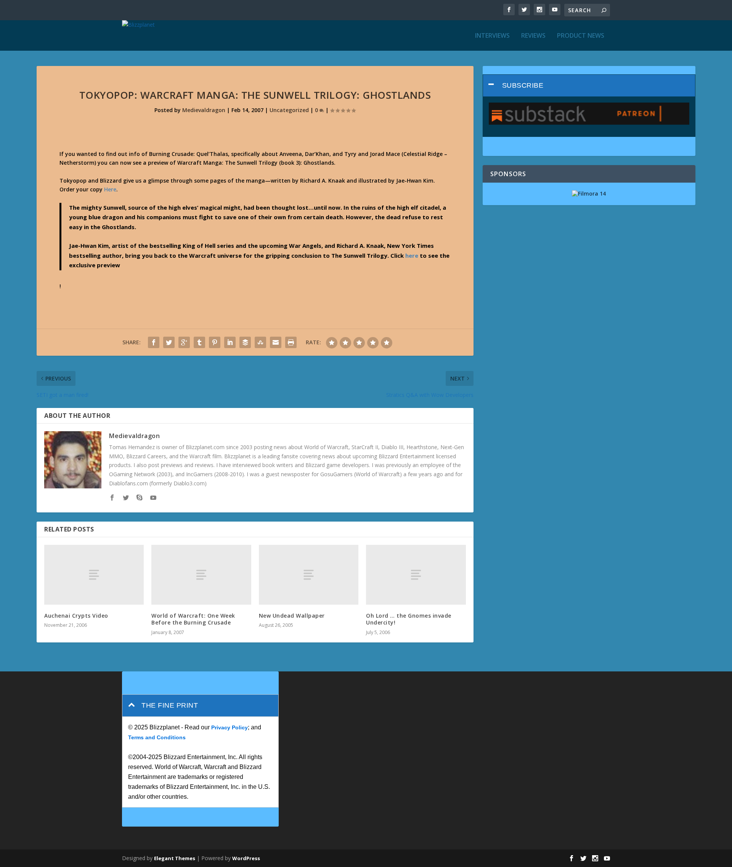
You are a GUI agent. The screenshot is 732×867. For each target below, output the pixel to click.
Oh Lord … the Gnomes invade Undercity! (408, 619)
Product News (580, 36)
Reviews (533, 36)
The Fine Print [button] (169, 705)
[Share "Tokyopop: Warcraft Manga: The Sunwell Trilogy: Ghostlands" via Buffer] (245, 342)
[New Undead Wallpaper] (308, 575)
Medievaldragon (203, 110)
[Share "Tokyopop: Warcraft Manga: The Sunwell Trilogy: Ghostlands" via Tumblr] (199, 342)
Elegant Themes (174, 858)
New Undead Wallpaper (292, 615)
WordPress (246, 858)
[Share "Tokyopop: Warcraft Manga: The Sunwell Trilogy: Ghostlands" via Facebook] (153, 342)
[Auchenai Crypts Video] (94, 575)
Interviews (492, 36)
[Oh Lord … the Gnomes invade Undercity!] (416, 575)
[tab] (589, 85)
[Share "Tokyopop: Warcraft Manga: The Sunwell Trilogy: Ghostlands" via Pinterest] (214, 342)
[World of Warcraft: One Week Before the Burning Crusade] (201, 575)
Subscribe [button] (523, 85)
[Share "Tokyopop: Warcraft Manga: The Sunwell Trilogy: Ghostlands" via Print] (291, 342)
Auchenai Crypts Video (76, 615)
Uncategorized (289, 110)
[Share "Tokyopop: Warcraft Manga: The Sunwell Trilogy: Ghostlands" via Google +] (184, 342)
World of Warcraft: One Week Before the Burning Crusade (193, 619)
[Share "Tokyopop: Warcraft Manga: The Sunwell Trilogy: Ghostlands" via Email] (275, 342)
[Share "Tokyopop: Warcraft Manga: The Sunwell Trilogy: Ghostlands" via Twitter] (169, 342)
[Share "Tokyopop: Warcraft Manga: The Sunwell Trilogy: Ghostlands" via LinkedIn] (230, 342)
